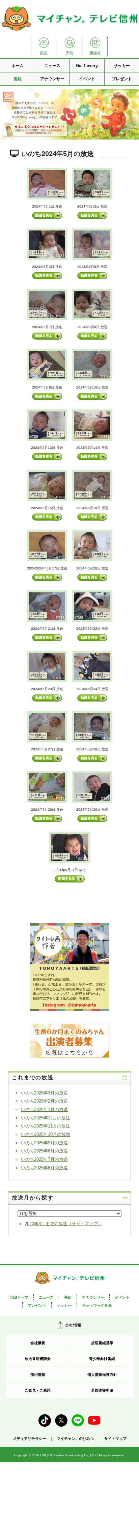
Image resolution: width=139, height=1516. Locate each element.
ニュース (52, 65)
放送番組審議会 (38, 1359)
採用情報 (37, 1374)
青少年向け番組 (102, 1359)
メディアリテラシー (29, 1438)
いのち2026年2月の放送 (44, 1101)
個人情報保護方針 (102, 1374)
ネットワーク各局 (97, 1305)
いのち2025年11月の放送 (45, 1125)
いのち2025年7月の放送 (44, 1159)
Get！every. (87, 65)
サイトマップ (115, 1439)
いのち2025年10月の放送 (45, 1134)
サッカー (122, 65)
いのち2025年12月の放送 (45, 1117)
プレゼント (122, 78)
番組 (17, 78)
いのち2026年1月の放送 (44, 1109)
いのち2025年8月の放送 (44, 1150)
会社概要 (37, 1343)
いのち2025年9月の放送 (44, 1142)
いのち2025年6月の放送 (44, 1167)
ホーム (17, 65)
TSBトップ (19, 1297)
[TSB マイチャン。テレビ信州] (69, 31)
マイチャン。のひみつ (75, 1439)
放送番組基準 (102, 1343)
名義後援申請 (102, 1390)
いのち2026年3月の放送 (44, 1092)
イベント (87, 78)
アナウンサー (52, 78)
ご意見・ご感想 (38, 1390)
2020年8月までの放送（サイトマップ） (63, 1223)
